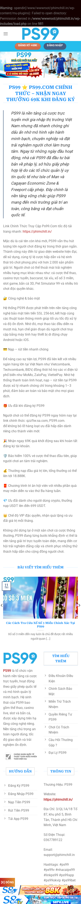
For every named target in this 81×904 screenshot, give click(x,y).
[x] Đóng (7, 882)
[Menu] (5, 34)
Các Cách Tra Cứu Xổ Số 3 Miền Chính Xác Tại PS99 (40, 624)
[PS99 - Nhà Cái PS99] (40, 34)
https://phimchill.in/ (37, 231)
